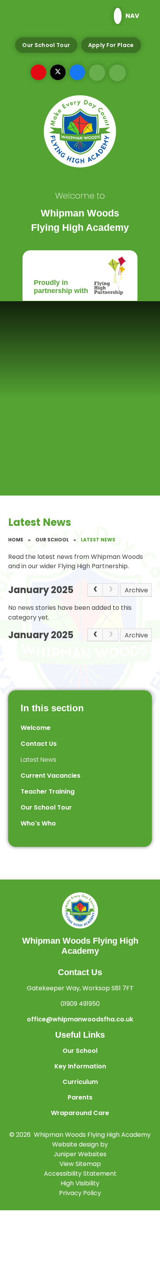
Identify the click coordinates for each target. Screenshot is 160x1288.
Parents (80, 1097)
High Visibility (80, 1183)
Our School (52, 539)
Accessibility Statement (80, 1173)
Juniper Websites (80, 1154)
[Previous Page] (95, 590)
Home (15, 539)
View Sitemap (80, 1163)
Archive (136, 590)
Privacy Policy (80, 1193)
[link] (110, 590)
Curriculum (80, 1081)
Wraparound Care (80, 1112)
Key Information (80, 1066)
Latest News (98, 539)
